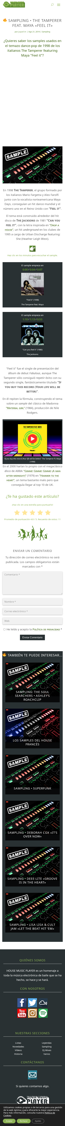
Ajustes (38, 1121)
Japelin (22, 31)
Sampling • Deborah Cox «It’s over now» (32, 834)
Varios (47, 1054)
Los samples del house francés (32, 742)
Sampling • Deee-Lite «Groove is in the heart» (32, 880)
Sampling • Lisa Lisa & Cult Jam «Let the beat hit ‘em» (32, 926)
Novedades (18, 1046)
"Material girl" (15, 408)
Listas (18, 1042)
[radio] (17, 513)
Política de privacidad (46, 629)
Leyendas (47, 1042)
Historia (18, 1054)
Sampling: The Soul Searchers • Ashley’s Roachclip (32, 696)
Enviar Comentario (32, 637)
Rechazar (24, 1121)
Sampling (46, 31)
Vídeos (18, 1050)
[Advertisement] (32, 96)
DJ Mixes (46, 1050)
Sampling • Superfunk (32, 788)
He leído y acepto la (34, 629)
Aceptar (9, 1121)
